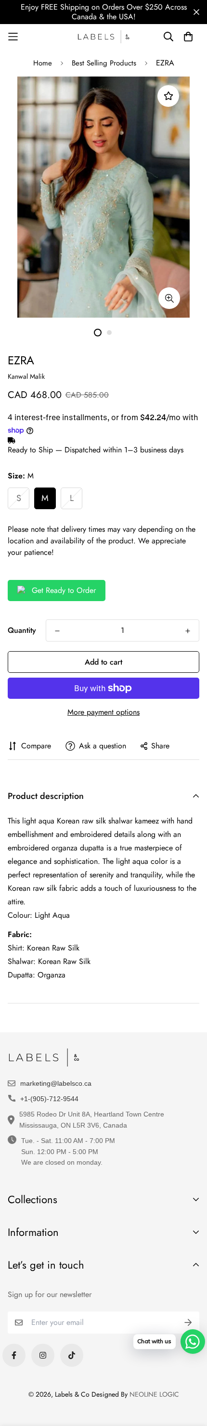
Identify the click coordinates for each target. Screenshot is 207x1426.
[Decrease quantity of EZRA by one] (57, 631)
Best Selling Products (104, 63)
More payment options (103, 712)
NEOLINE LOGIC (154, 1394)
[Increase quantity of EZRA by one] (188, 631)
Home (42, 63)
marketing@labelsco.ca (55, 1083)
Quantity (22, 630)
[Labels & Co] (103, 37)
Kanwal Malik (26, 376)
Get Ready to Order (64, 590)
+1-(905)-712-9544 (49, 1099)
